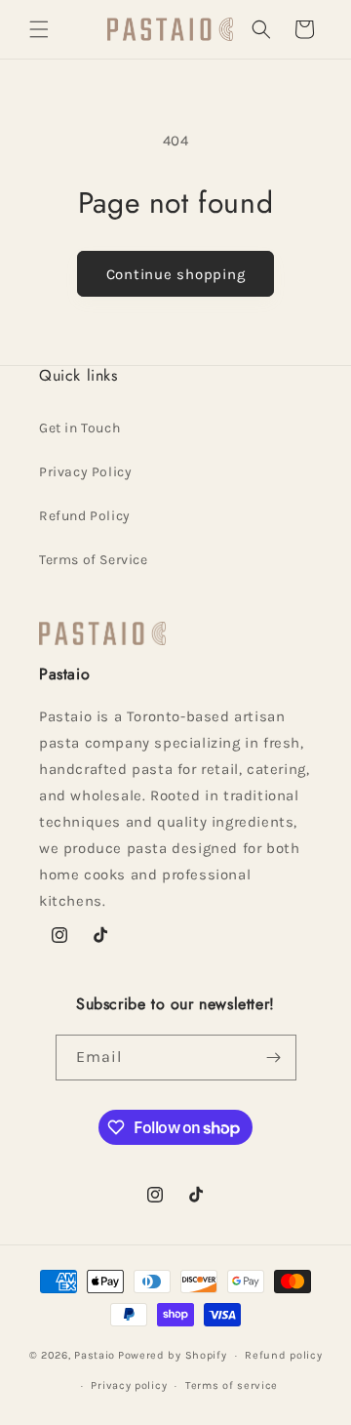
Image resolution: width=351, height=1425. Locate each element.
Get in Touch (79, 428)
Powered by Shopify (172, 1355)
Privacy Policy (85, 472)
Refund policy (283, 1355)
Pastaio (94, 1355)
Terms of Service (93, 559)
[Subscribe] (274, 1057)
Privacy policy (129, 1385)
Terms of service (231, 1385)
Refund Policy (85, 516)
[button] (39, 29)
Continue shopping (176, 274)
